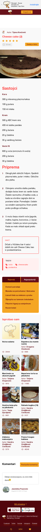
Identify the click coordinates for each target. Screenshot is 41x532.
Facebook (7, 523)
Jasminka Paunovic (19, 489)
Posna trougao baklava (30, 434)
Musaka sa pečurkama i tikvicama (20, 291)
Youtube (19, 523)
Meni (20, 529)
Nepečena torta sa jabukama (30, 370)
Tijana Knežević (19, 32)
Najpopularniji (30, 279)
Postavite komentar (29, 464)
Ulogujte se (27, 12)
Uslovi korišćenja (31, 516)
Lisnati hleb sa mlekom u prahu (18, 295)
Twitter (13, 523)
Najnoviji (11, 279)
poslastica (13, 267)
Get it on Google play (28, 510)
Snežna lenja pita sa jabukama (11, 401)
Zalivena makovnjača (11, 434)
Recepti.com (4, 517)
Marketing (10, 518)
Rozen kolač (10, 308)
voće (10, 265)
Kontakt (17, 518)
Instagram (27, 523)
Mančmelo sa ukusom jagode (11, 370)
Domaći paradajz (12, 287)
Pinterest (34, 523)
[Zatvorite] (1, 4)
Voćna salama (11, 338)
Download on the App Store (14, 510)
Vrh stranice (19, 504)
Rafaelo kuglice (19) (30, 401)
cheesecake (23, 265)
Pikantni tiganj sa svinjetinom (18, 304)
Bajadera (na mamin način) (30, 338)
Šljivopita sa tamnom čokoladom (19, 299)
